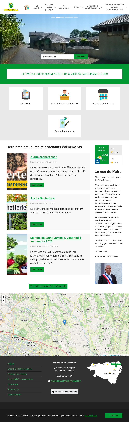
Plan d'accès (13, 389)
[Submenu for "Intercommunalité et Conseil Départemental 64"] (114, 7)
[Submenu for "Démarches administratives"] (93, 7)
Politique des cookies (17, 374)
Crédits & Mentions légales (20, 369)
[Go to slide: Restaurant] (71, 17)
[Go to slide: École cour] (62, 17)
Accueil (11, 364)
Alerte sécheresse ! (43, 157)
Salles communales (103, 103)
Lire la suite (37, 185)
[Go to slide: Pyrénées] (76, 17)
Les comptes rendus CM (64, 103)
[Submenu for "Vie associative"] (65, 7)
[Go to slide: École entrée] (58, 17)
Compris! (114, 415)
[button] (64, 322)
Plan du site (13, 384)
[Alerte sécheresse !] (17, 171)
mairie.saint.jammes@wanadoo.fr (66, 381)
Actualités (26, 103)
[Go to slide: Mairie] (67, 17)
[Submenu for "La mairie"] (37, 7)
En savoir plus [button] (91, 415)
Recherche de (49, 57)
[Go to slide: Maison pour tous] (53, 17)
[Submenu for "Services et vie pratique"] (49, 7)
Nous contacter (14, 395)
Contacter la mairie (64, 131)
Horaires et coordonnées (65, 392)
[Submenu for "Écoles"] (78, 7)
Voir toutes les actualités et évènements (48, 286)
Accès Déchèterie (42, 198)
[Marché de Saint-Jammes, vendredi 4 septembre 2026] (17, 254)
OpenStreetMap (114, 355)
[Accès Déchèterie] (17, 212)
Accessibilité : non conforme (20, 379)
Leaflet (103, 355)
